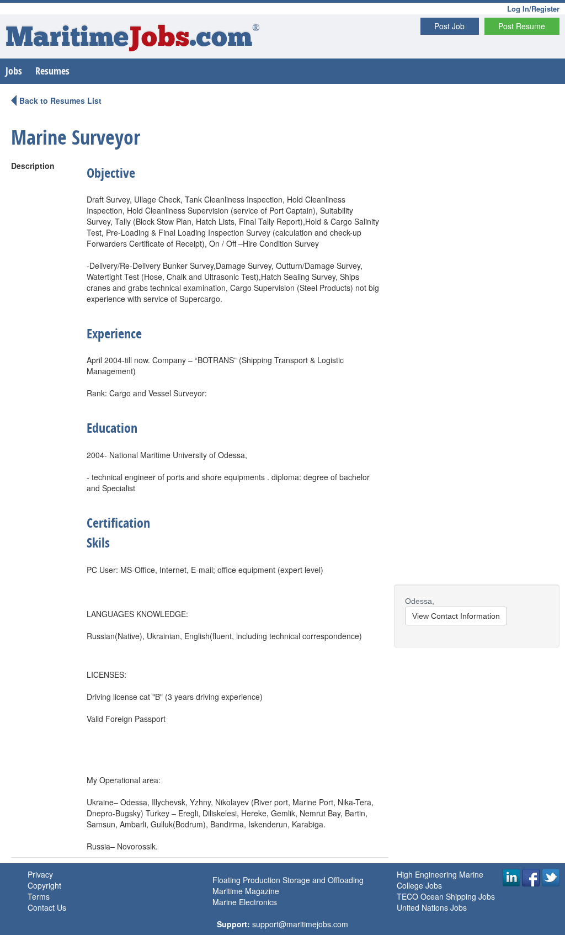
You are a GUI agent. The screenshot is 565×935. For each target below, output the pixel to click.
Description (33, 165)
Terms (39, 896)
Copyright (44, 885)
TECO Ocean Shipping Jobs (446, 896)
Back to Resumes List (60, 100)
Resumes (52, 71)
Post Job (449, 25)
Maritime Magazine (245, 890)
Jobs (14, 71)
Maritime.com (133, 39)
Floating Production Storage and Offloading (288, 879)
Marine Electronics (244, 901)
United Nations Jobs (432, 907)
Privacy (40, 874)
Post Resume (521, 25)
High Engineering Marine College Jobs (440, 880)
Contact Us (47, 907)
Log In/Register (533, 8)
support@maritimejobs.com (300, 923)
